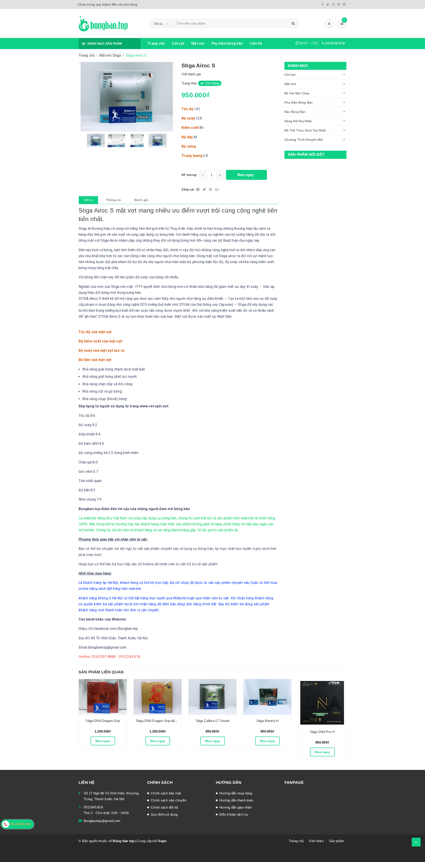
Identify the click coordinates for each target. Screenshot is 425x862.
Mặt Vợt (290, 84)
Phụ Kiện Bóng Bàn (298, 102)
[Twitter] (327, 4)
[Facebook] (323, 4)
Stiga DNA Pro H (322, 732)
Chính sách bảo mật (166, 793)
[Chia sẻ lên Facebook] (199, 189)
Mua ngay (102, 741)
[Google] (333, 4)
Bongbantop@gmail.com (102, 821)
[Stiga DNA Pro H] (322, 702)
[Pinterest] (338, 4)
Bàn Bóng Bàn (294, 112)
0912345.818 (335, 43)
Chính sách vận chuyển (168, 800)
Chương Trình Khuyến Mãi (303, 139)
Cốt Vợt (290, 74)
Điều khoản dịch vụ (233, 814)
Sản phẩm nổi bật (306, 154)
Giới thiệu (316, 841)
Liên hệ (256, 43)
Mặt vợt (197, 43)
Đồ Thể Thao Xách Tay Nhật (305, 130)
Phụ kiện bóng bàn (227, 43)
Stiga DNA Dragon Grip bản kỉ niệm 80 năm (168, 721)
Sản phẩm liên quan (101, 672)
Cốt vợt (178, 43)
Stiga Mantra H (267, 721)
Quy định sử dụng (164, 814)
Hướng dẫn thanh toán (236, 800)
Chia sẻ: (188, 189)
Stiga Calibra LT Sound (212, 721)
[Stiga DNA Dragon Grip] (103, 697)
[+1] (217, 189)
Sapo (162, 841)
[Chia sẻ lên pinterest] (211, 189)
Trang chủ (156, 43)
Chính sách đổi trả (164, 807)
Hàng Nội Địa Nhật (297, 121)
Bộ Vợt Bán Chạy (296, 93)
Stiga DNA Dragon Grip (102, 721)
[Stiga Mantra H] (267, 697)
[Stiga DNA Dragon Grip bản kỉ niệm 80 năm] (158, 697)
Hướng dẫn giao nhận (235, 807)
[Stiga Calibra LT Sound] (212, 697)
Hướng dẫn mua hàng (235, 793)
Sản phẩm (336, 841)
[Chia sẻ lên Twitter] (205, 189)
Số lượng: (189, 175)
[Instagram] (344, 4)
